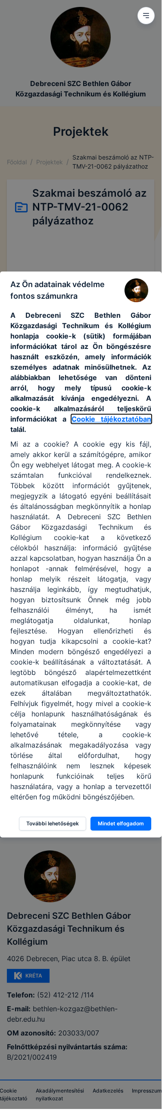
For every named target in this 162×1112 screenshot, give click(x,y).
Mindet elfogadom (121, 823)
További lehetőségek (52, 823)
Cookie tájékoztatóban (111, 419)
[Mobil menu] (146, 15)
